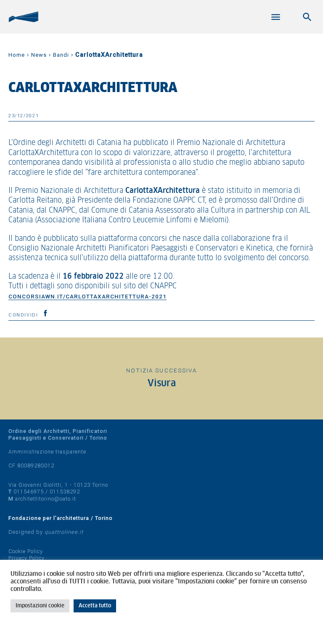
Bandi (61, 55)
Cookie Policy (25, 551)
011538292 (65, 491)
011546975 (28, 491)
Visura (162, 383)
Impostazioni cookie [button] (40, 606)
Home (16, 55)
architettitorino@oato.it (45, 499)
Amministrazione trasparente (47, 451)
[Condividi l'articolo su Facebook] (45, 313)
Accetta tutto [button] (95, 606)
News (39, 55)
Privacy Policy (26, 558)
